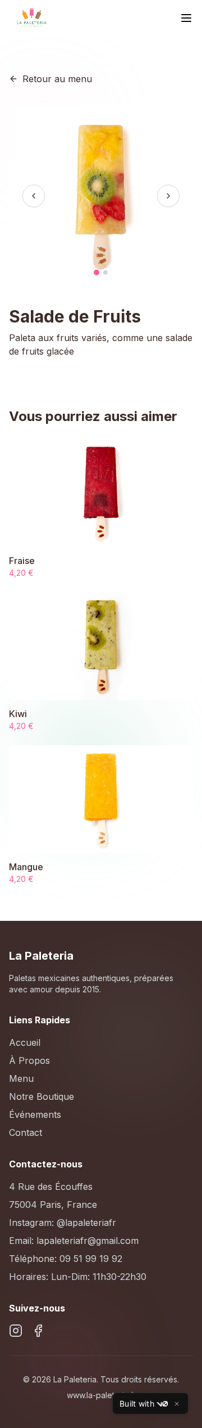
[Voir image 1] (96, 272)
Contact (25, 1132)
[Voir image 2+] (105, 272)
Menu (21, 1078)
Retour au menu (57, 78)
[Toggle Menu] (186, 18)
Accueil (24, 1042)
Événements (35, 1114)
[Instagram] (15, 1330)
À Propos (29, 1060)
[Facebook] (38, 1330)
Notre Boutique (41, 1096)
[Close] (176, 1403)
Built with (137, 1403)
